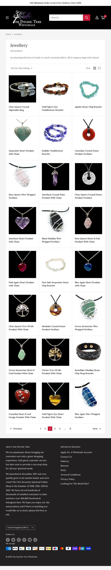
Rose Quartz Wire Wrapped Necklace (22, 196)
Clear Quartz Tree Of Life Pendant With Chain (21, 328)
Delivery (65, 461)
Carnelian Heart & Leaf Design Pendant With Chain (22, 416)
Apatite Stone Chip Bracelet (88, 107)
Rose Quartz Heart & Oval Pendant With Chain (87, 240)
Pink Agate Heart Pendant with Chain (21, 284)
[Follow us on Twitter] (13, 540)
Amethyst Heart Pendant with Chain (21, 240)
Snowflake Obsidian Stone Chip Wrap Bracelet (87, 372)
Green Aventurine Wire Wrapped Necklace (86, 328)
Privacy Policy (68, 479)
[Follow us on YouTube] (30, 540)
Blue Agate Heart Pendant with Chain (87, 284)
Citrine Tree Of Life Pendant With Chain (52, 372)
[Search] (86, 17)
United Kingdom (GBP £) (17, 527)
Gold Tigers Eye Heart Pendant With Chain (53, 416)
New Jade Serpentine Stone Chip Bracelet (55, 284)
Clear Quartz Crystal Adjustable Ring (19, 108)
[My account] (97, 17)
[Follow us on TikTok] (35, 540)
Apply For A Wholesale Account (76, 452)
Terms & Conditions (71, 474)
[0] (103, 17)
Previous (17, 428)
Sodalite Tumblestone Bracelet (52, 152)
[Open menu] (7, 17)
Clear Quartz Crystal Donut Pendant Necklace (88, 196)
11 (70, 428)
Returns (65, 465)
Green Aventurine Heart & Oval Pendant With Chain (22, 372)
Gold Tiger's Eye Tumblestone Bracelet (52, 108)
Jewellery (18, 34)
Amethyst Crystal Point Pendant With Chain (53, 196)
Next (95, 428)
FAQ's (63, 470)
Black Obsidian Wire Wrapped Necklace (51, 240)
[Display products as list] (99, 68)
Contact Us (66, 456)
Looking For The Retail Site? (75, 483)
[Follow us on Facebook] (8, 540)
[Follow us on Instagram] (19, 540)
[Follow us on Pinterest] (24, 540)
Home (8, 34)
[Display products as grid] (94, 68)
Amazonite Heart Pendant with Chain (21, 152)
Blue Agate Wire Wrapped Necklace (87, 416)
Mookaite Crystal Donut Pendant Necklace (53, 328)
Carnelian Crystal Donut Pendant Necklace (87, 152)
